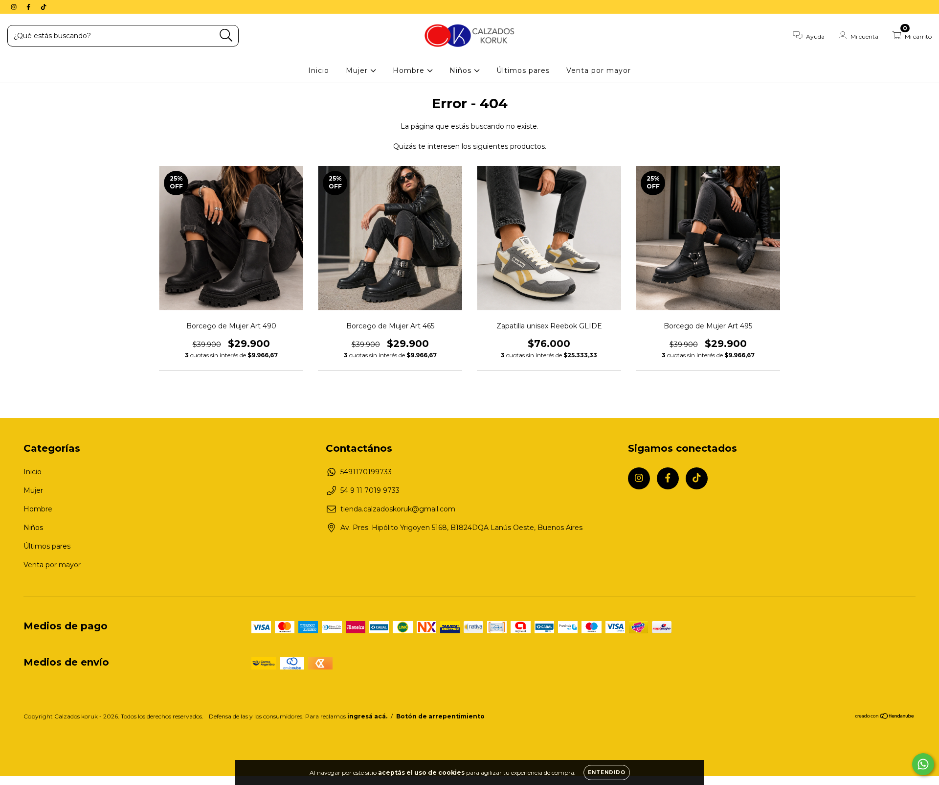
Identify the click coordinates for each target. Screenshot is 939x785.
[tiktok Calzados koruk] (43, 6)
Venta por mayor (598, 70)
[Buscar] (226, 35)
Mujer (358, 70)
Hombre (410, 70)
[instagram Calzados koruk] (14, 6)
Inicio (318, 70)
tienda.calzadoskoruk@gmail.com (397, 509)
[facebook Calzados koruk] (29, 6)
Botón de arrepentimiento (440, 716)
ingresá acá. (367, 716)
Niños (461, 70)
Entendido (607, 772)
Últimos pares (523, 70)
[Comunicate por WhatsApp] (923, 764)
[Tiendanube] (885, 717)
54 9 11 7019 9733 (370, 490)
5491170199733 (366, 471)
